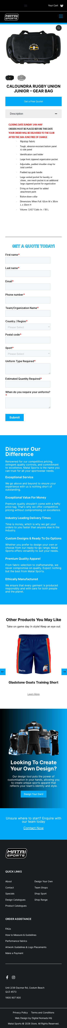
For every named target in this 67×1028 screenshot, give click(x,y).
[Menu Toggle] (25, 5)
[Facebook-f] (7, 977)
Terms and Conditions (42, 1012)
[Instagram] (13, 977)
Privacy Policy (20, 1012)
